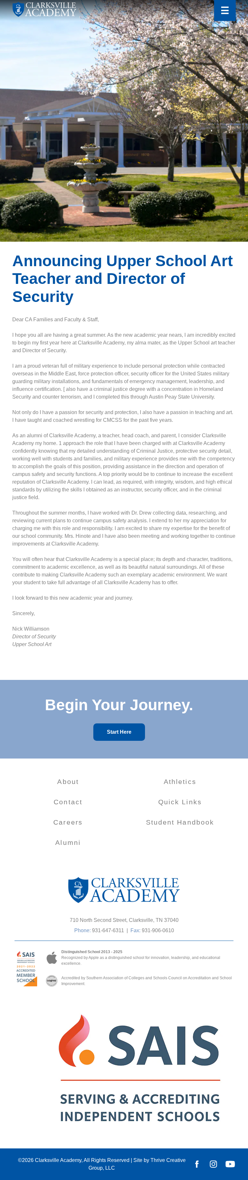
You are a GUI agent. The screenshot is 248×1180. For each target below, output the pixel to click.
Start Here (119, 732)
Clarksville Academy (58, 1160)
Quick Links (180, 802)
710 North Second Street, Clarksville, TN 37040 (124, 920)
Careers (68, 822)
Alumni (68, 842)
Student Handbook (180, 822)
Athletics (180, 781)
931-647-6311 (108, 930)
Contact (68, 802)
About (68, 781)
